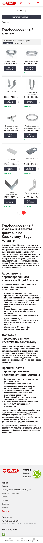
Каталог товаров (20, 17)
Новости (26, 473)
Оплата (5, 497)
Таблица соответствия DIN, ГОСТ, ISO (16, 490)
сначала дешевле (10, 41)
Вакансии (27, 477)
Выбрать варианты (9, 68)
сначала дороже (24, 41)
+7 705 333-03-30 (10, 521)
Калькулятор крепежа (10, 493)
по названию (7, 43)
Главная (5, 22)
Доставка (6, 500)
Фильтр (23, 10)
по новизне (18, 43)
